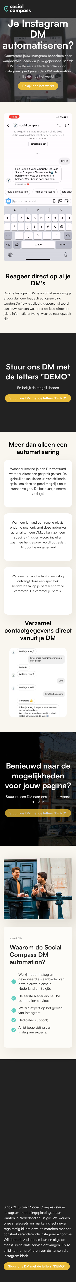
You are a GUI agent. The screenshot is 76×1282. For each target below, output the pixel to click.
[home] (17, 8)
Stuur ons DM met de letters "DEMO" (38, 398)
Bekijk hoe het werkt (38, 86)
